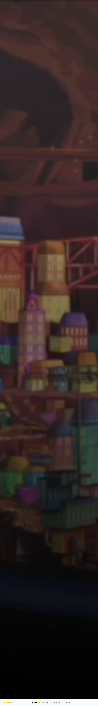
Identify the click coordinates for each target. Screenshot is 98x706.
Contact (69, 702)
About (45, 702)
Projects (57, 702)
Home (34, 702)
